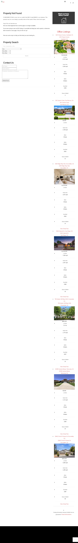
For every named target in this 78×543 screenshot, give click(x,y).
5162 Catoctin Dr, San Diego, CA (64, 231)
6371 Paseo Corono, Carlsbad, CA (64, 35)
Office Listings (63, 31)
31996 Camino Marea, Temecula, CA (64, 369)
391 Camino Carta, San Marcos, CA (64, 100)
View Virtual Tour (64, 228)
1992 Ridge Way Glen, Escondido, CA (64, 163)
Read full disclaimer (66, 514)
